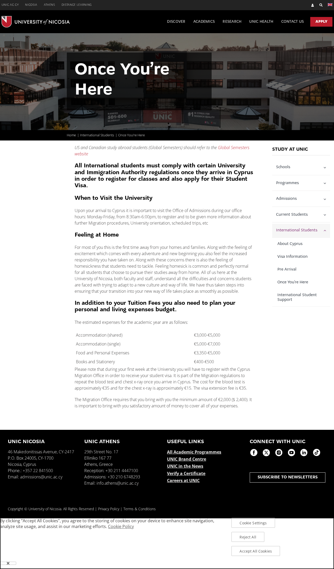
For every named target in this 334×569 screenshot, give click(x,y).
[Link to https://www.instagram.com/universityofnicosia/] (279, 452)
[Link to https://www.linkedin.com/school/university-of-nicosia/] (304, 452)
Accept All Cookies (256, 551)
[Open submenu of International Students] (325, 231)
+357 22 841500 (38, 470)
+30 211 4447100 (121, 470)
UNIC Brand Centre (186, 459)
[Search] (318, 5)
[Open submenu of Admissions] (325, 199)
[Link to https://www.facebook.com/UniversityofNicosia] (254, 452)
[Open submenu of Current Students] (325, 215)
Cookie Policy (121, 526)
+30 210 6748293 (124, 477)
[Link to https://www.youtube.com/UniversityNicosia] (291, 452)
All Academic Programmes (194, 452)
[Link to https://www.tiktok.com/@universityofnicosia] (316, 452)
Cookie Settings (253, 522)
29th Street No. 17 (101, 452)
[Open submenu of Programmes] (325, 183)
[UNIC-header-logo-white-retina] (36, 18)
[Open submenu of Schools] (325, 168)
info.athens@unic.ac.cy (118, 483)
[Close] (8, 563)
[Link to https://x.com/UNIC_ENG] (266, 452)
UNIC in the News (185, 466)
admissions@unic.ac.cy (41, 477)
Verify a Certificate (186, 473)
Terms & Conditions (139, 508)
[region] (167, 543)
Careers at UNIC (183, 480)
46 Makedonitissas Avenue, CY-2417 (41, 452)
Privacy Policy (108, 508)
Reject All (248, 537)
